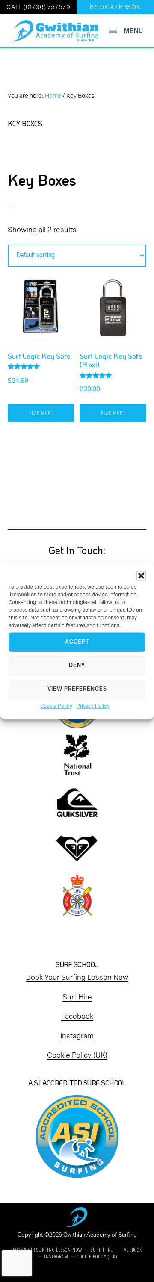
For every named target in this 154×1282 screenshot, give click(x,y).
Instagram (77, 1036)
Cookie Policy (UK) (77, 1055)
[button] (141, 576)
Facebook (77, 1016)
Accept (77, 642)
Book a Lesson (115, 7)
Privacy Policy (93, 706)
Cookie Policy (56, 706)
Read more (41, 412)
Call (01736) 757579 (38, 7)
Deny (77, 666)
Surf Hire (77, 997)
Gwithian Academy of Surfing (100, 1235)
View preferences (77, 689)
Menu (133, 31)
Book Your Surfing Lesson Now (77, 977)
